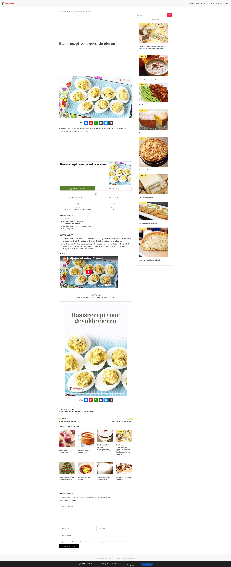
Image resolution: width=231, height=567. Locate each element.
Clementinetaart (144, 133)
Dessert (219, 4)
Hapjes (69, 11)
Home (192, 4)
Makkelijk (87, 411)
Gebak (212, 4)
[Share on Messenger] (105, 123)
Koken (72, 409)
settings (131, 565)
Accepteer (147, 564)
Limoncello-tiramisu (146, 197)
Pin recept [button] (115, 188)
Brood (206, 4)
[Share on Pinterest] (91, 123)
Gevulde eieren (78, 411)
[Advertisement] (95, 27)
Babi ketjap (143, 105)
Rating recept (63, 501)
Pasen (92, 411)
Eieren (66, 411)
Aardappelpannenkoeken (148, 223)
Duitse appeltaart (145, 170)
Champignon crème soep (147, 79)
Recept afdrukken (78, 188)
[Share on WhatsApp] (96, 123)
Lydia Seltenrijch (81, 73)
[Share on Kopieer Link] (110, 123)
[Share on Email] (101, 123)
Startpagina (62, 11)
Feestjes (70, 411)
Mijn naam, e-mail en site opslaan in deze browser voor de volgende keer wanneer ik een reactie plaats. (96, 542)
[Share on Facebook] (86, 123)
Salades (226, 4)
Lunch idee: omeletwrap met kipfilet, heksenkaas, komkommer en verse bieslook (123, 449)
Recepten (199, 4)
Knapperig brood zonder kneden (150, 260)
